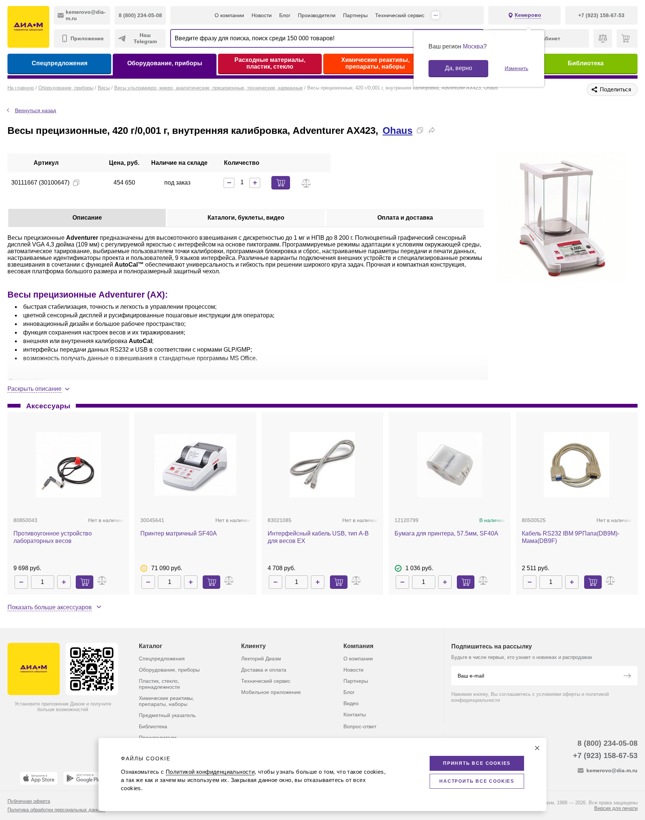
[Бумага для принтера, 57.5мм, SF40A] (449, 464)
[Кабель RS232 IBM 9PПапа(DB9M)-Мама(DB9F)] (576, 464)
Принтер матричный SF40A (178, 533)
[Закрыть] (537, 748)
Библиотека (586, 63)
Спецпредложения (59, 63)
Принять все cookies (477, 763)
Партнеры (355, 15)
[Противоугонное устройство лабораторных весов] (68, 464)
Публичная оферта (28, 801)
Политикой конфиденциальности (210, 772)
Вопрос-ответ (359, 726)
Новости (262, 15)
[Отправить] (627, 676)
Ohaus (397, 130)
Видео (351, 703)
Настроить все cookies (476, 781)
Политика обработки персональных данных (56, 810)
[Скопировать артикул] (76, 182)
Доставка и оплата (263, 670)
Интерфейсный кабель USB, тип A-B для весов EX (318, 537)
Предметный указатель (167, 715)
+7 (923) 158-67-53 (605, 755)
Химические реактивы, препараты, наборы (375, 63)
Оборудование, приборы (164, 63)
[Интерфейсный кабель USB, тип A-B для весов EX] (322, 464)
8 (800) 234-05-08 (607, 743)
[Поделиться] (431, 130)
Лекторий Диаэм (261, 659)
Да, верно (458, 68)
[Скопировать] (419, 130)
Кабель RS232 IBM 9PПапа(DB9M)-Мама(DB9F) (570, 537)
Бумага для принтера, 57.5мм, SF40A (446, 533)
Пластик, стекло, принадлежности (159, 684)
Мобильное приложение (271, 692)
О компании (229, 15)
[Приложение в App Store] (38, 778)
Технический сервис (399, 15)
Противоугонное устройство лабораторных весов (52, 537)
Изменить (516, 68)
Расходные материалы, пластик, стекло (269, 63)
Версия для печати (616, 808)
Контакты (354, 714)
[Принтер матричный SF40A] (195, 464)
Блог (284, 15)
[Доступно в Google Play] (84, 778)
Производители (317, 15)
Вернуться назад (35, 110)
